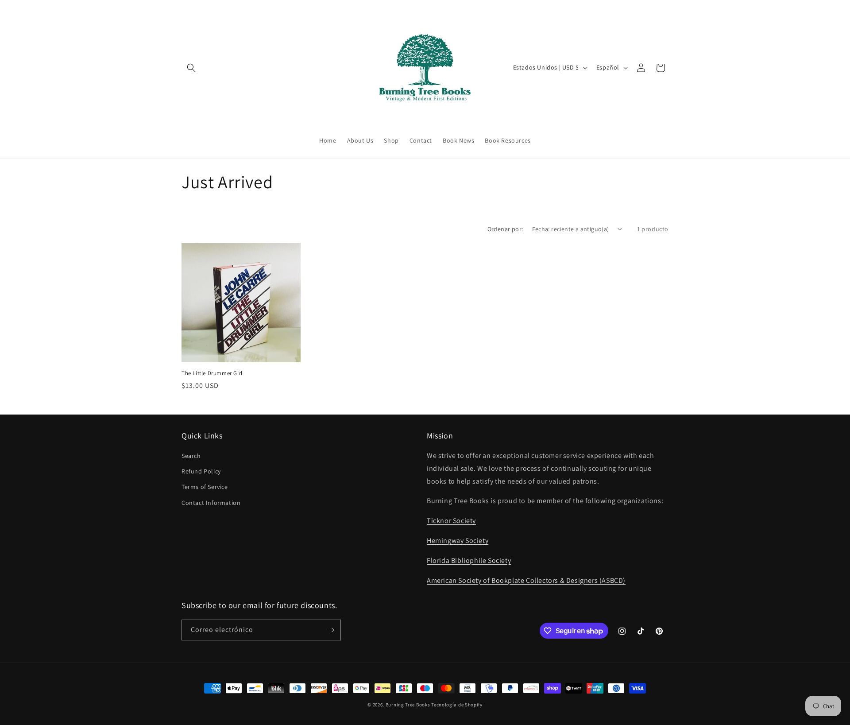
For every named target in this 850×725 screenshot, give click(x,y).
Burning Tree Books (408, 705)
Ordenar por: (505, 229)
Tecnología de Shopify (457, 705)
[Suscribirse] (330, 630)
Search (191, 456)
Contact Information (211, 503)
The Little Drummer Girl (212, 373)
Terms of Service (205, 487)
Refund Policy (201, 471)
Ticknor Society (451, 520)
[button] (191, 68)
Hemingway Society (457, 540)
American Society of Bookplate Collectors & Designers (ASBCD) (526, 580)
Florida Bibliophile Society (469, 560)
